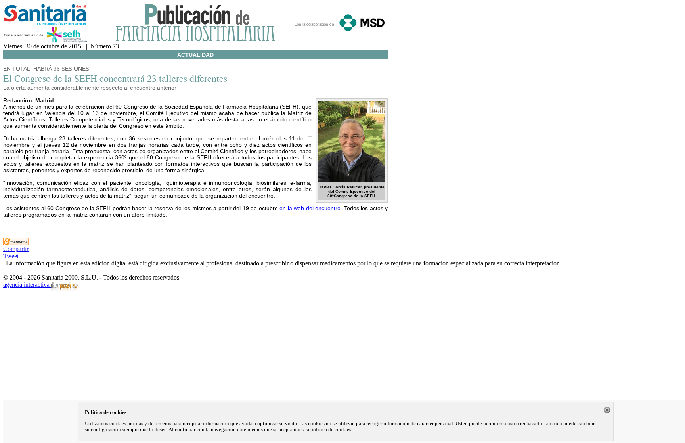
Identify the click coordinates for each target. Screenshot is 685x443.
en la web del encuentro (309, 208)
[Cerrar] (607, 410)
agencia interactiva (27, 284)
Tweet (11, 256)
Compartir (16, 248)
